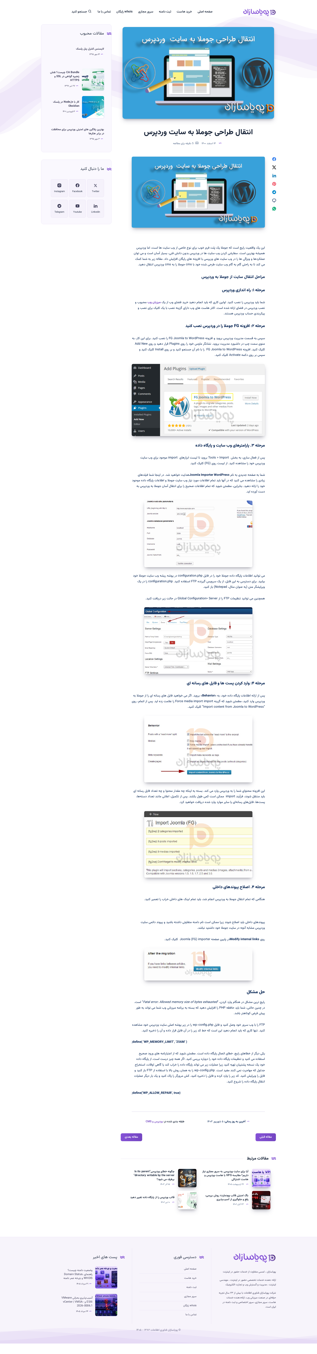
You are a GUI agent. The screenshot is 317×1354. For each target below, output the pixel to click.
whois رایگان (124, 12)
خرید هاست (184, 12)
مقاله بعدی (131, 1137)
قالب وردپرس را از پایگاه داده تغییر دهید (152, 1197)
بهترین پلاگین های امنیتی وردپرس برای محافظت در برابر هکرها (77, 131)
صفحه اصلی (205, 12)
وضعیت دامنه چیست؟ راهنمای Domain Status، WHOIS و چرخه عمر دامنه (77, 1274)
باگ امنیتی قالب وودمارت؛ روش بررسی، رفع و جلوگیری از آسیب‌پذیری (226, 1198)
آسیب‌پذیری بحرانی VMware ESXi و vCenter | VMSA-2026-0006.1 (76, 1302)
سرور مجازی (145, 12)
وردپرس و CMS (154, 1122)
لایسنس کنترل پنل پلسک (90, 49)
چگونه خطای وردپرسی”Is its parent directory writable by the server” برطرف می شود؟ (154, 1175)
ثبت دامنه (165, 12)
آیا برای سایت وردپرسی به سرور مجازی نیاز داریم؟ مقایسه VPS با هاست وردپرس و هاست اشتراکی (225, 1175)
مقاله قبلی (266, 1137)
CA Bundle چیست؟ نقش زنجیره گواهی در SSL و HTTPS (64, 76)
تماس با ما (104, 12)
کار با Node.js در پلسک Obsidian (66, 104)
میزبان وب (154, 302)
